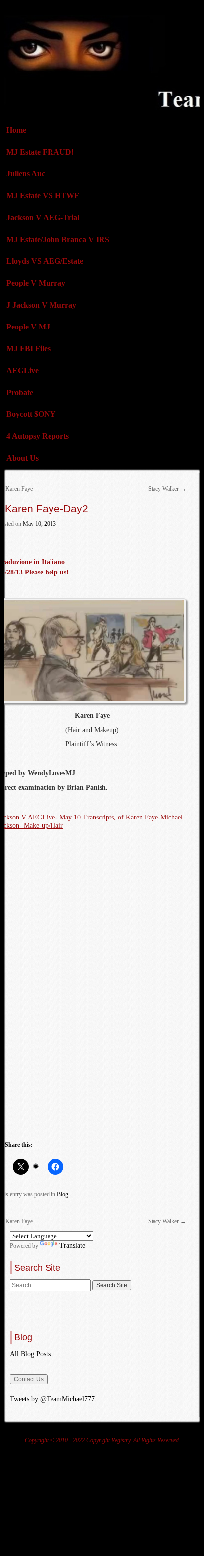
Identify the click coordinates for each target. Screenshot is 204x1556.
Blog (62, 1194)
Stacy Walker (167, 488)
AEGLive (22, 370)
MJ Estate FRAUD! (40, 152)
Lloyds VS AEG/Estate (44, 261)
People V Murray (35, 283)
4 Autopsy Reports (37, 436)
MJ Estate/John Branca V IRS (57, 239)
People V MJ (28, 327)
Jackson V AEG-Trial (42, 217)
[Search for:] (51, 1285)
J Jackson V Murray (41, 305)
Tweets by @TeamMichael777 (52, 1399)
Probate (19, 392)
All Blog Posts (30, 1354)
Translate (72, 1245)
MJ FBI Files (28, 348)
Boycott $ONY (31, 414)
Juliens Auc (25, 173)
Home (16, 130)
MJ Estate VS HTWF (42, 195)
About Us (22, 458)
